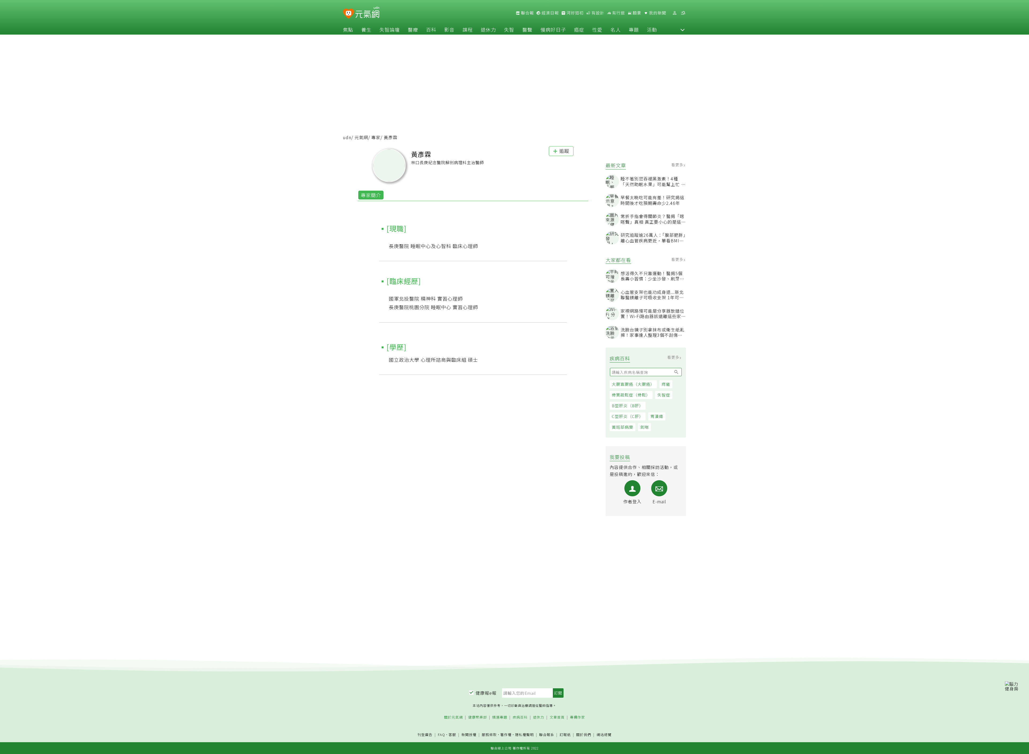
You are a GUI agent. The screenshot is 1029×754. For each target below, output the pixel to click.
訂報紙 (565, 735)
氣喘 (644, 427)
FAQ (441, 734)
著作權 (506, 734)
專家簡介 (371, 194)
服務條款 (489, 734)
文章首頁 (557, 717)
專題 (634, 29)
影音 (449, 29)
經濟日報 (549, 12)
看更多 (677, 164)
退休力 (488, 29)
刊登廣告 (425, 735)
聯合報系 (546, 735)
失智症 (663, 395)
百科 (431, 29)
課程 (468, 29)
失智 (509, 29)
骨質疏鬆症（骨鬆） (631, 395)
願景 (636, 12)
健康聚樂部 (477, 717)
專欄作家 (577, 717)
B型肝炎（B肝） (627, 405)
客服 (452, 734)
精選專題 (499, 717)
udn (347, 137)
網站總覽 (604, 735)
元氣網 (361, 137)
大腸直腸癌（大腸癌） (633, 384)
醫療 (413, 29)
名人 (615, 29)
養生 (366, 29)
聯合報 (527, 12)
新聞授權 (468, 735)
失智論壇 (389, 29)
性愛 (597, 29)
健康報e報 (486, 693)
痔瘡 (666, 384)
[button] (682, 29)
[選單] (683, 13)
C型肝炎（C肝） (627, 416)
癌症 (579, 29)
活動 (652, 29)
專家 (376, 137)
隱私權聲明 (524, 734)
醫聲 (527, 29)
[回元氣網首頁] (367, 13)
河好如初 (574, 12)
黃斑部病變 (622, 427)
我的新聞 (657, 12)
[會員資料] (674, 13)
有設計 (597, 12)
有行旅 (618, 12)
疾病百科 (520, 717)
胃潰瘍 (656, 416)
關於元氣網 (453, 717)
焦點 (348, 29)
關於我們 (583, 735)
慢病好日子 (553, 29)
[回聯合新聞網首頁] (348, 14)
